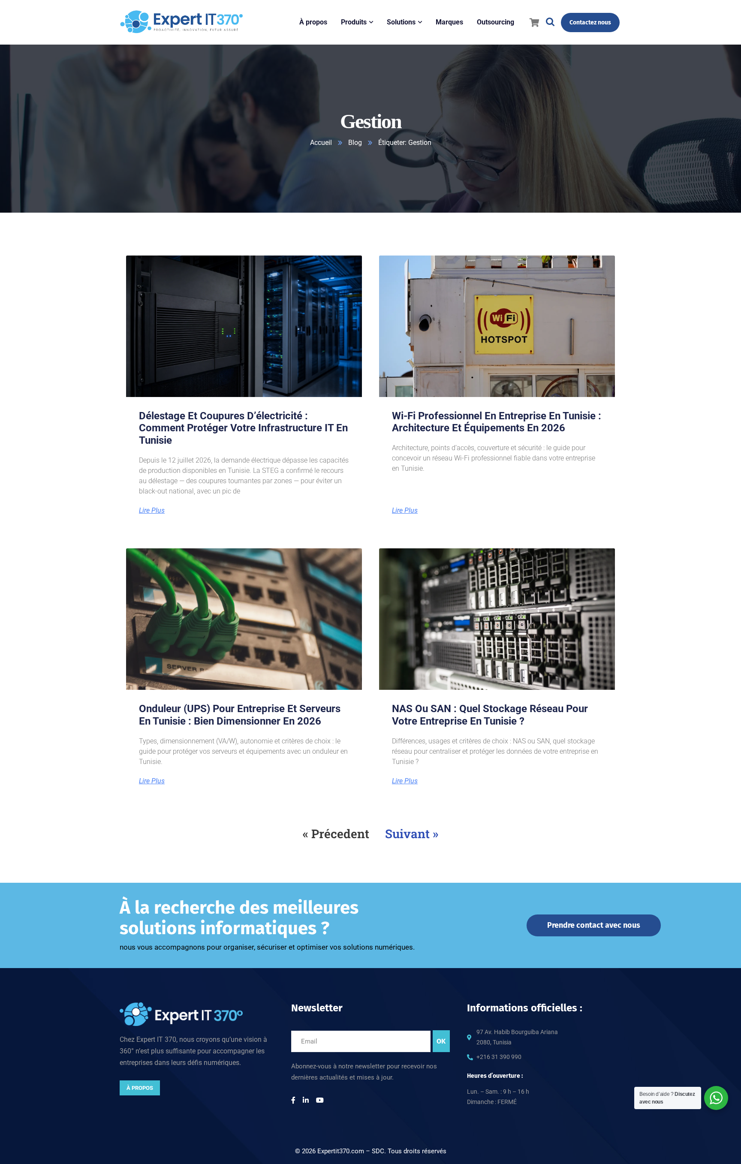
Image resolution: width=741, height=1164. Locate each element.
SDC (378, 1151)
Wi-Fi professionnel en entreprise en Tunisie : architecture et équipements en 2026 (496, 422)
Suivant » (411, 834)
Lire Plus (152, 510)
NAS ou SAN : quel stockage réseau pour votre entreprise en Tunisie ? (490, 715)
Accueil (321, 142)
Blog (355, 142)
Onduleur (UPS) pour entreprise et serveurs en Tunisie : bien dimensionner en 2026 (239, 715)
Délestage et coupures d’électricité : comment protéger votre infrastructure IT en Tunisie (243, 428)
